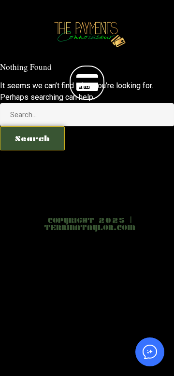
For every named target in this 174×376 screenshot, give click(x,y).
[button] (87, 83)
